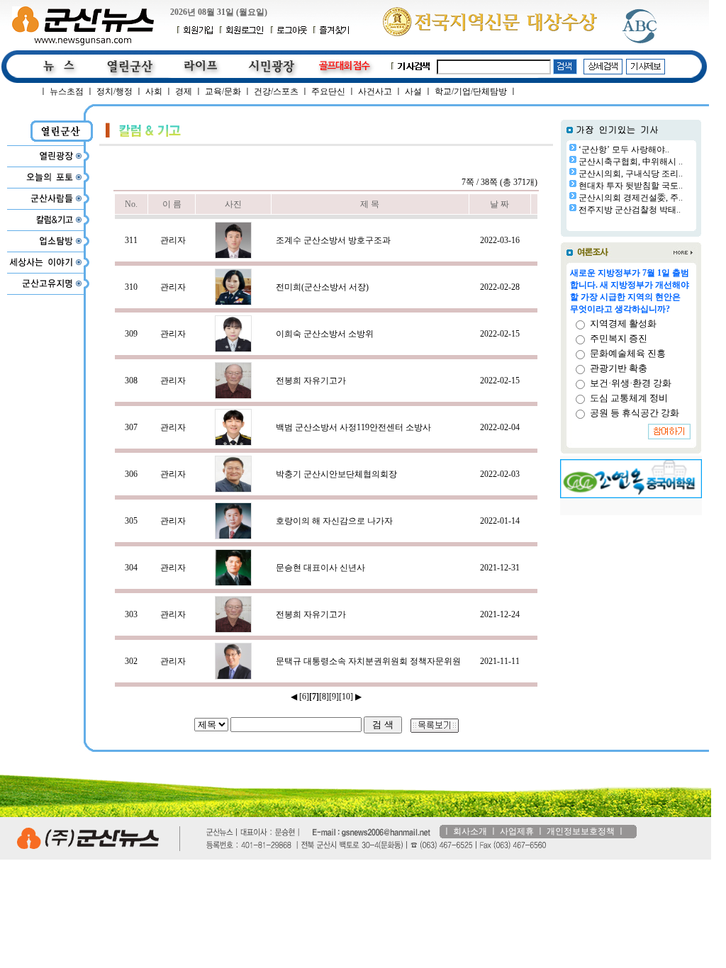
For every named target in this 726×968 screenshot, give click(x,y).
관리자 (173, 240)
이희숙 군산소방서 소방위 (325, 334)
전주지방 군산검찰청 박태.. (630, 210)
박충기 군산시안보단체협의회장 (336, 474)
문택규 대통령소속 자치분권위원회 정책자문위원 (368, 661)
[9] (334, 697)
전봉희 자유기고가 (311, 380)
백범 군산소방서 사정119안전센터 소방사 (353, 427)
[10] (346, 697)
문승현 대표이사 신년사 (320, 568)
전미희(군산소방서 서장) (322, 287)
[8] (324, 697)
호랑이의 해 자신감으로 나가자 (334, 521)
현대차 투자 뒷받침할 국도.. (631, 186)
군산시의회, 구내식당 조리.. (631, 174)
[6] (304, 697)
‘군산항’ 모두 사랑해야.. (624, 149)
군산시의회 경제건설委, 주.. (631, 198)
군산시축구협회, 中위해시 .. (631, 162)
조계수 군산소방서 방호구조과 (333, 240)
